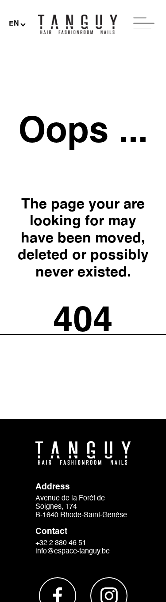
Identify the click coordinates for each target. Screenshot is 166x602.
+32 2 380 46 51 (60, 543)
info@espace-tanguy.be (72, 551)
